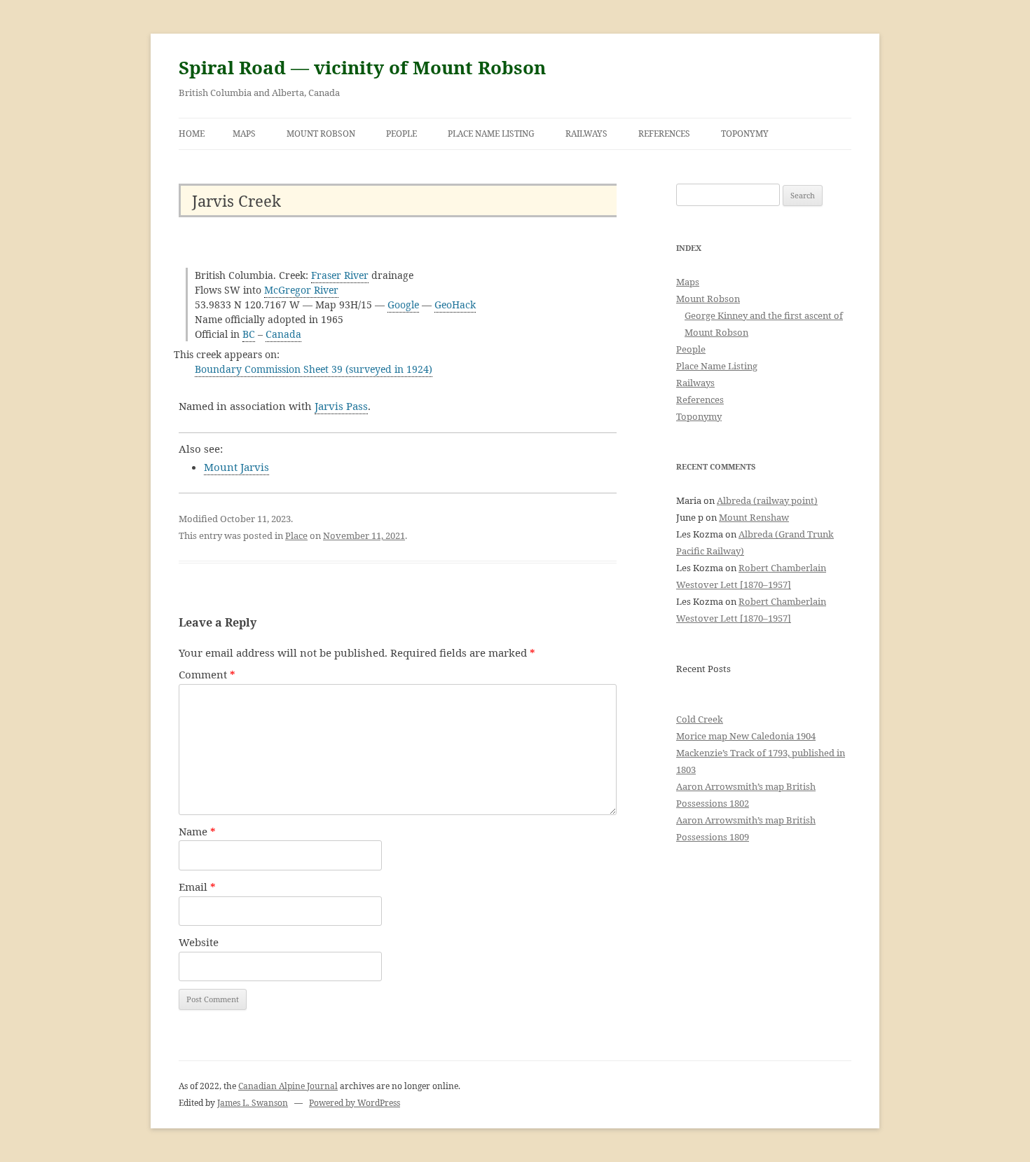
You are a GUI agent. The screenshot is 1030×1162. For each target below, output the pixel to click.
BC (248, 334)
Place (296, 535)
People (401, 133)
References (664, 133)
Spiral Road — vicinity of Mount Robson (362, 67)
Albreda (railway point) (767, 500)
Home (192, 133)
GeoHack (455, 304)
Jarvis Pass (341, 406)
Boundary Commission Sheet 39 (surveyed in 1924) (313, 369)
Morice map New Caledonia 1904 (746, 736)
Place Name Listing (491, 133)
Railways (586, 133)
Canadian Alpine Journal (288, 1086)
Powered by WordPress (354, 1103)
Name (197, 831)
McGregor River (301, 289)
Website (199, 942)
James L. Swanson (252, 1103)
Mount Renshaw (754, 517)
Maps (244, 133)
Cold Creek (699, 719)
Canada (283, 334)
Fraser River (340, 275)
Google (403, 304)
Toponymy (745, 133)
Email (197, 887)
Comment (207, 674)
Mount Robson (321, 133)
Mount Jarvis (236, 467)
